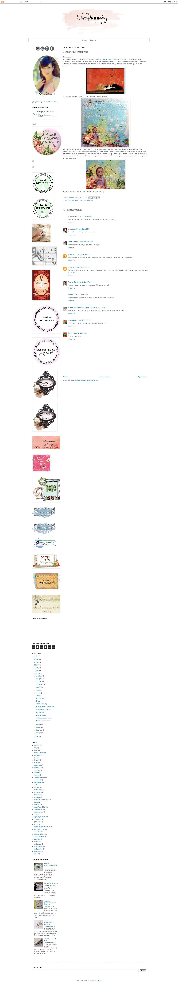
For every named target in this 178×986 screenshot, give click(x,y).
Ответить (71, 222)
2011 (36, 673)
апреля (38, 724)
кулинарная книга (40, 777)
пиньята (37, 795)
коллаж (36, 772)
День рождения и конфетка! (45, 707)
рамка (36, 802)
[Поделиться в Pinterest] (99, 197)
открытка (37, 792)
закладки (37, 770)
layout (36, 839)
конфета (37, 775)
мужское (37, 787)
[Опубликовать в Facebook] (96, 197)
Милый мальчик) (41, 704)
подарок (37, 797)
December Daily (39, 834)
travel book (37, 851)
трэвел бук (37, 819)
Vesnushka (72, 282)
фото (36, 824)
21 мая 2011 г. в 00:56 (85, 242)
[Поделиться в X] (94, 197)
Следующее (67, 377)
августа (38, 687)
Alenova (71, 267)
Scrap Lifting (38, 846)
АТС (35, 758)
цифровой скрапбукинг (42, 827)
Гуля (70, 333)
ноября (38, 679)
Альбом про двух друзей (44, 718)
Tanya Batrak (73, 242)
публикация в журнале (41, 800)
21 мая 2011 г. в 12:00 (81, 295)
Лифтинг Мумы (41, 715)
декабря (39, 676)
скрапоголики (38, 812)
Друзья (38, 701)
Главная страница (105, 377)
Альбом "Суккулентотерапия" (50, 865)
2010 (36, 736)
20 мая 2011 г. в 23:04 (82, 229)
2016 (36, 659)
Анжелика (72, 320)
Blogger (98, 980)
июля (38, 690)
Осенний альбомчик (51, 883)
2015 (36, 662)
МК (35, 785)
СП (35, 814)
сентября (39, 684)
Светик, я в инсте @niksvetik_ (79, 307)
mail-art (36, 841)
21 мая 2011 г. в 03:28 (82, 267)
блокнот (36, 760)
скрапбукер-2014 (40, 807)
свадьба (36, 804)
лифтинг (37, 780)
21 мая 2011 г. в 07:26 (84, 282)
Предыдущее (142, 377)
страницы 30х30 (88, 200)
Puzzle (70, 295)
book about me (39, 829)
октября (39, 681)
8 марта (36, 745)
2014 (36, 665)
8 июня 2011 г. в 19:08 (80, 333)
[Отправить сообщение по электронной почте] (85, 197)
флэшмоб (37, 822)
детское (71, 200)
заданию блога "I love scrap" (111, 59)
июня (38, 693)
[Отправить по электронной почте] (89, 197)
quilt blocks (37, 844)
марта (38, 727)
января (38, 733)
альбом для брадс (40, 753)
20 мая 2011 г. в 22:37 (85, 216)
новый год (37, 790)
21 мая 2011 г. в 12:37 (97, 307)
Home (84, 40)
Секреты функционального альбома (50, 903)
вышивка (37, 765)
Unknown (71, 254)
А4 (35, 748)
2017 (36, 656)
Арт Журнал (40, 712)
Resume (93, 40)
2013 (36, 668)
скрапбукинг (78, 200)
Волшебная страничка (43, 709)
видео (36, 762)
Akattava (71, 229)
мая (37, 696)
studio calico (38, 849)
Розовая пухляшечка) (43, 721)
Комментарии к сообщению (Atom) (86, 380)
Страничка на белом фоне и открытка (49, 922)
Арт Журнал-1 (40, 698)
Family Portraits (39, 837)
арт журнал (38, 755)
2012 (36, 671)
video (36, 854)
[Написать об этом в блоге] (92, 197)
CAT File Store (38, 832)
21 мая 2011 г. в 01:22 (83, 254)
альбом (36, 750)
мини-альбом (38, 782)
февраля (39, 730)
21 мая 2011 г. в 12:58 (83, 320)
